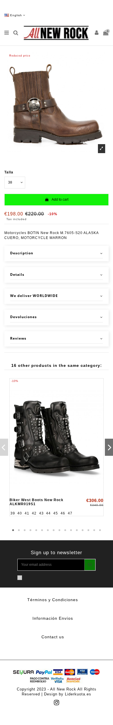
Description (21, 253)
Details (17, 274)
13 (82, 530)
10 (65, 530)
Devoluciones (23, 317)
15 (94, 530)
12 (77, 530)
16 (100, 530)
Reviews (18, 338)
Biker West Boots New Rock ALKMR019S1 (36, 502)
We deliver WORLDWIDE (34, 295)
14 (88, 530)
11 (71, 530)
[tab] (56, 253)
